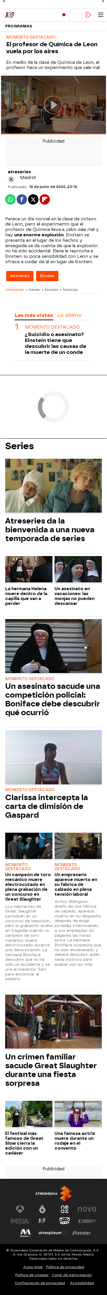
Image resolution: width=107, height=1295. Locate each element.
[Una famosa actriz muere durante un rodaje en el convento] (78, 1114)
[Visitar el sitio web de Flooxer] (81, 1233)
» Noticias (69, 289)
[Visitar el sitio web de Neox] (65, 1209)
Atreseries (14, 289)
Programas (18, 26)
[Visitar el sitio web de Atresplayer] (53, 1233)
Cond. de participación (72, 1275)
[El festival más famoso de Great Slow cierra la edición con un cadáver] (28, 1114)
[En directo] (64, 15)
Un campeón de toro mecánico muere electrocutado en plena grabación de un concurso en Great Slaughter (28, 887)
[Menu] (101, 15)
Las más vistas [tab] (34, 315)
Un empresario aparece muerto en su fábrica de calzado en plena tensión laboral (76, 884)
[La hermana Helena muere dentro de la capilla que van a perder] (28, 570)
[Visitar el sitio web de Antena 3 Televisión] (20, 1209)
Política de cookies (32, 1275)
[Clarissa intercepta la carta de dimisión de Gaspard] (53, 757)
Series (19, 446)
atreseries (20, 276)
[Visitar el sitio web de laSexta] (42, 1209)
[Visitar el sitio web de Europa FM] (87, 1221)
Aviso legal (33, 1267)
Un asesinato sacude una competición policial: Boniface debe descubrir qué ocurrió (52, 699)
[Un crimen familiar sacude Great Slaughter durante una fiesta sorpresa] (53, 1022)
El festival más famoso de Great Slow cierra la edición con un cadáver (24, 1143)
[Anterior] (4, 1)
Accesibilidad (82, 1283)
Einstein (47, 276)
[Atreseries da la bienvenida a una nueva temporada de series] (53, 486)
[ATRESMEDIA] (53, 1193)
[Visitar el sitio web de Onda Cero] (65, 1221)
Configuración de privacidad (40, 1283)
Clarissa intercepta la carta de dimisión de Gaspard (46, 806)
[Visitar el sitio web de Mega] (20, 1221)
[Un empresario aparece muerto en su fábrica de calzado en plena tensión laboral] (78, 846)
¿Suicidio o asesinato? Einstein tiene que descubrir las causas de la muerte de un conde (55, 343)
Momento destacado (52, 327)
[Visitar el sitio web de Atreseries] (42, 1221)
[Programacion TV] (76, 15)
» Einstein (50, 289)
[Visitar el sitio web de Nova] (87, 1209)
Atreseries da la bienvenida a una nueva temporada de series (50, 530)
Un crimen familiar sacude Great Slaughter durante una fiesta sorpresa (51, 1070)
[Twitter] (11, 179)
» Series (33, 289)
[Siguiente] (103, 1)
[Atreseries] (27, 15)
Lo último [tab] (69, 315)
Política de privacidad (65, 1267)
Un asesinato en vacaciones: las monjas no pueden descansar (75, 596)
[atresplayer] (88, 15)
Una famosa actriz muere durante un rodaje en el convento (75, 1141)
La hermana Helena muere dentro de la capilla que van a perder (26, 596)
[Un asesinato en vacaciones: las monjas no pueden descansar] (78, 570)
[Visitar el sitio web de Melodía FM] (25, 1233)
